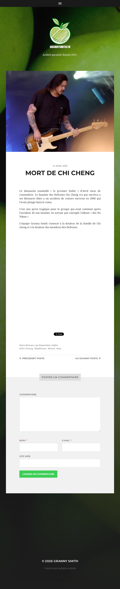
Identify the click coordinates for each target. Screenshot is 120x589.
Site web (24, 456)
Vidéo (54, 345)
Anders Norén (67, 568)
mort (52, 348)
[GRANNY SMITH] (60, 33)
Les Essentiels (42, 345)
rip (59, 348)
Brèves (30, 345)
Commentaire (27, 394)
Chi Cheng (27, 348)
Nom (23, 440)
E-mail (67, 440)
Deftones (41, 348)
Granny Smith (66, 561)
